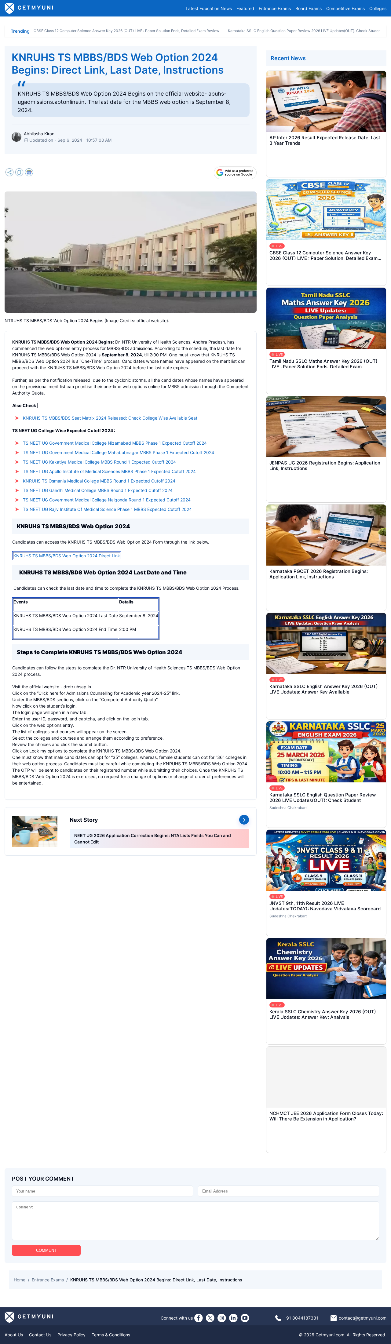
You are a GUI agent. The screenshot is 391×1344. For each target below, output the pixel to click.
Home (19, 1279)
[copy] (19, 173)
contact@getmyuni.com (362, 1317)
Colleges (377, 8)
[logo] (29, 8)
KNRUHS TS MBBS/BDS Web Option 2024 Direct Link (66, 555)
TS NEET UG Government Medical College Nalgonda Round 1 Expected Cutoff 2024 (107, 499)
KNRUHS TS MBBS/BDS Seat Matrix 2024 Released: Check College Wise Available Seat (110, 418)
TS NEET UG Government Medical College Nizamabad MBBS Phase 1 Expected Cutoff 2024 (115, 443)
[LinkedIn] (233, 1318)
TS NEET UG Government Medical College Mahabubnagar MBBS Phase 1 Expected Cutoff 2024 (118, 452)
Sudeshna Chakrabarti (288, 807)
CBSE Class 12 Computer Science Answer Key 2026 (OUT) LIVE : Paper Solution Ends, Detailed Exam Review (126, 30)
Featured (245, 8)
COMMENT (46, 1250)
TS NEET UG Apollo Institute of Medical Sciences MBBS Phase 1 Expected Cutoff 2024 (109, 471)
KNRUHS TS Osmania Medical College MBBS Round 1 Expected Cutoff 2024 (99, 480)
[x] (210, 1318)
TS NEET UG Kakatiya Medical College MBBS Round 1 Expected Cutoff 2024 (99, 461)
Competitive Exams (345, 8)
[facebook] (198, 1318)
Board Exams (308, 8)
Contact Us (40, 1334)
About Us (14, 1334)
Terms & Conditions (111, 1334)
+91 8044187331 (300, 1317)
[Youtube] (245, 1318)
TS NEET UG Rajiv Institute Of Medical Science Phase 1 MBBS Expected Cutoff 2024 (107, 509)
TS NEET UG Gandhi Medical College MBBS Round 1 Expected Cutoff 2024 (98, 490)
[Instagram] (221, 1318)
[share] (9, 173)
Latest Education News (209, 8)
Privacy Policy (71, 1334)
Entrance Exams (275, 8)
